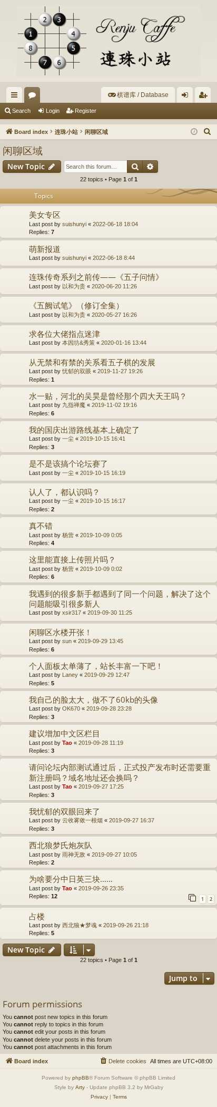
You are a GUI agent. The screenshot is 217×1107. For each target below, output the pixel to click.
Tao (67, 743)
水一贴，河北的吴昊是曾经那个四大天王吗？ (108, 396)
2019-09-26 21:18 (126, 925)
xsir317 (71, 612)
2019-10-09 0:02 (101, 569)
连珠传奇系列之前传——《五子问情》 (96, 276)
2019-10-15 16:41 (102, 438)
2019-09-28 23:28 (109, 708)
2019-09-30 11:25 (109, 612)
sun (67, 641)
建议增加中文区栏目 (64, 733)
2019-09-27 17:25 (101, 786)
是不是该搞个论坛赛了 (68, 463)
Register (85, 111)
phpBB (80, 1078)
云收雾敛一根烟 (82, 820)
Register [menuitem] (205, 97)
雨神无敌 (73, 854)
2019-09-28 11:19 (100, 743)
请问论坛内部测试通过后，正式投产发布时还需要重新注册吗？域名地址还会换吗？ (120, 772)
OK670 (71, 708)
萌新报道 (45, 249)
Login (53, 111)
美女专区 (45, 214)
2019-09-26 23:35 (101, 888)
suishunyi (74, 224)
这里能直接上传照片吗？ (72, 559)
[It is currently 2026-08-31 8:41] (194, 132)
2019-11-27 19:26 (120, 371)
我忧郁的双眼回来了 (64, 811)
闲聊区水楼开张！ (60, 632)
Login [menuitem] (187, 97)
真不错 (41, 525)
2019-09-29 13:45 (100, 641)
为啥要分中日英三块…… (71, 878)
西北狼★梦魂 (79, 925)
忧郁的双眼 (76, 371)
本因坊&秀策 (78, 342)
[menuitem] (138, 95)
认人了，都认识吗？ (64, 492)
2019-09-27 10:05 (114, 854)
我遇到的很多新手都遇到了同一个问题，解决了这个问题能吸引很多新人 (120, 598)
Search (21, 111)
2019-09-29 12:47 (107, 675)
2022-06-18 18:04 (115, 224)
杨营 (68, 535)
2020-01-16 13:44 (123, 342)
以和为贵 (73, 286)
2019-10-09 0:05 (101, 535)
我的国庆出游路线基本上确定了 (84, 429)
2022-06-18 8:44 (114, 258)
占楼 (37, 916)
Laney (70, 675)
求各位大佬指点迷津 (64, 333)
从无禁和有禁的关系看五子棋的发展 (92, 362)
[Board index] (108, 41)
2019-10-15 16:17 (102, 501)
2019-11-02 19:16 (114, 405)
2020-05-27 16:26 (114, 315)
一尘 (68, 438)
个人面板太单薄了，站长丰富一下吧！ (96, 666)
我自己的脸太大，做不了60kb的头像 (93, 699)
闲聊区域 (23, 151)
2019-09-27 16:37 (131, 820)
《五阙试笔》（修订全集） (76, 305)
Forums (34, 97)
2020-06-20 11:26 (114, 286)
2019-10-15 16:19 (102, 473)
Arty (80, 1087)
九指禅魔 (73, 405)
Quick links (16, 97)
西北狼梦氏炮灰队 (60, 845)
